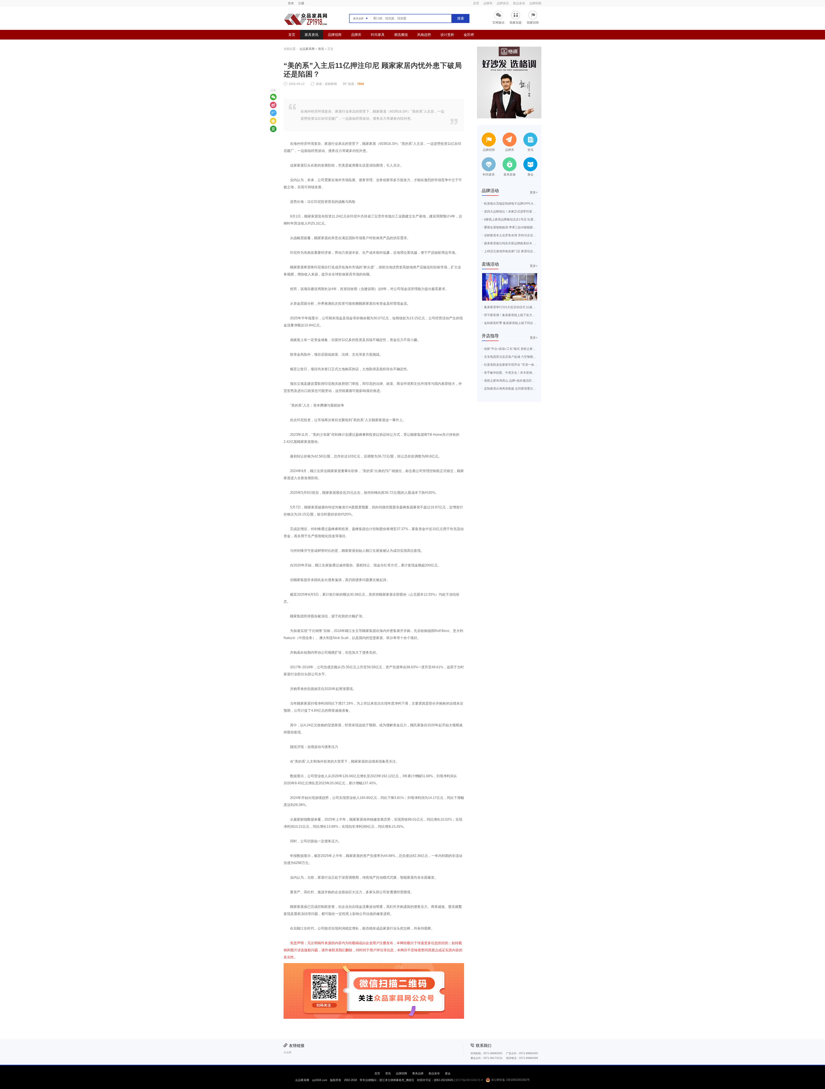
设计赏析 (447, 35)
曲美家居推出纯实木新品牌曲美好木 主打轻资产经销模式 (522, 243)
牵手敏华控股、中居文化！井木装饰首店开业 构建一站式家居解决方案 (531, 372)
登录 (291, 3)
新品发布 (519, 3)
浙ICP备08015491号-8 (469, 1080)
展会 (448, 1073)
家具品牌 (417, 1073)
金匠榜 (469, 35)
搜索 (460, 18)
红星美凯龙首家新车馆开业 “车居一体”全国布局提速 (518, 364)
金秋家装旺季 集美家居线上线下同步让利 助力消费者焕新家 (524, 323)
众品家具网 (307, 48)
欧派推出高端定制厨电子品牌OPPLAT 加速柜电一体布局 (522, 203)
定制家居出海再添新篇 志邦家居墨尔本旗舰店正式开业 (520, 388)
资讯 (321, 48)
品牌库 (487, 3)
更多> (534, 192)
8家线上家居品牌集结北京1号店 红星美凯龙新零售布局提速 (524, 219)
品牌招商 (535, 3)
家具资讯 (311, 35)
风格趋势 (424, 35)
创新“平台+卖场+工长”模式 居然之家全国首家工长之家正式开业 (526, 348)
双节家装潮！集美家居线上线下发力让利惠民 (514, 315)
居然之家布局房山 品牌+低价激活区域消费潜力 (515, 380)
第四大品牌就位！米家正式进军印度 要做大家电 (516, 211)
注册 (301, 3)
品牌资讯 (503, 3)
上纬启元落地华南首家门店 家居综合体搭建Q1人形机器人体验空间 (528, 251)
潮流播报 (401, 35)
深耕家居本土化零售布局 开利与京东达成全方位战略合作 (522, 235)
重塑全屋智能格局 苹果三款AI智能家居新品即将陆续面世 (522, 227)
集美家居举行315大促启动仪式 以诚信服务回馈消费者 (520, 307)
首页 (476, 3)
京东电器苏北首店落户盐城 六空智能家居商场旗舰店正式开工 (525, 356)
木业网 (287, 1052)
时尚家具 (378, 35)
